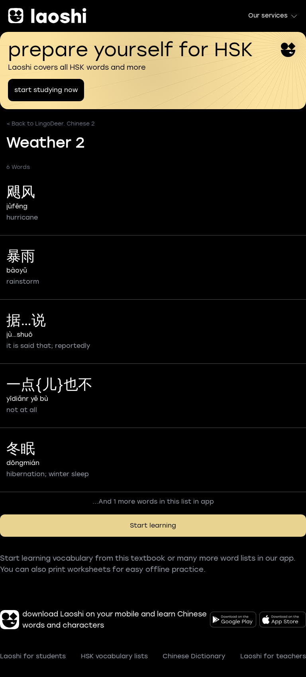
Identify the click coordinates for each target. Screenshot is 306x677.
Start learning (153, 525)
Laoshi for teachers (273, 656)
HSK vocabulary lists (114, 656)
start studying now (46, 90)
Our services (268, 15)
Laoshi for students (33, 656)
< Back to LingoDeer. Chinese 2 (50, 123)
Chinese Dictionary (194, 656)
